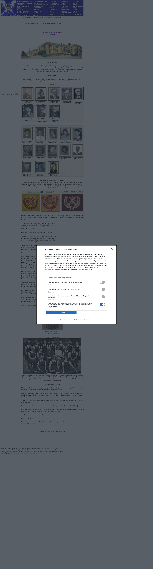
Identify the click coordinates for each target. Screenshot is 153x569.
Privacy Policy (88, 320)
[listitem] (76, 278)
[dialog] (76, 284)
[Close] (112, 249)
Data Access (76, 320)
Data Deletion (64, 320)
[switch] (102, 282)
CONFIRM (61, 312)
